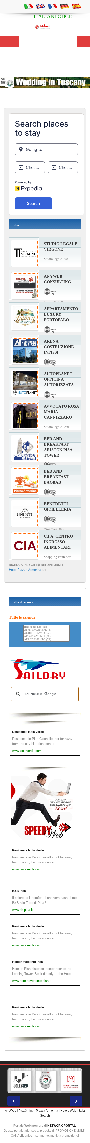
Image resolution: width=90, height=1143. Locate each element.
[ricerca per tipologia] (47, 627)
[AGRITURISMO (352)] (47, 633)
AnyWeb (10, 1110)
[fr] (53, 6)
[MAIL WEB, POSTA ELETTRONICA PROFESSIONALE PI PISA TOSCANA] (71, 1081)
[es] (77, 6)
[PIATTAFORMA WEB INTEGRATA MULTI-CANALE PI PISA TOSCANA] (46, 1081)
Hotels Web (68, 1110)
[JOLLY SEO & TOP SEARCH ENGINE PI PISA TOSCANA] (21, 1081)
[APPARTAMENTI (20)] (47, 636)
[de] (65, 6)
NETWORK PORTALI (62, 1125)
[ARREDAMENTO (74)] (47, 639)
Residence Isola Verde (28, 732)
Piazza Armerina (47, 1110)
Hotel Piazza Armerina (25, 570)
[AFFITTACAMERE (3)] (47, 630)
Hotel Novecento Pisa (27, 962)
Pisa (22, 1110)
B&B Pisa (19, 891)
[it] (29, 6)
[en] (41, 6)
